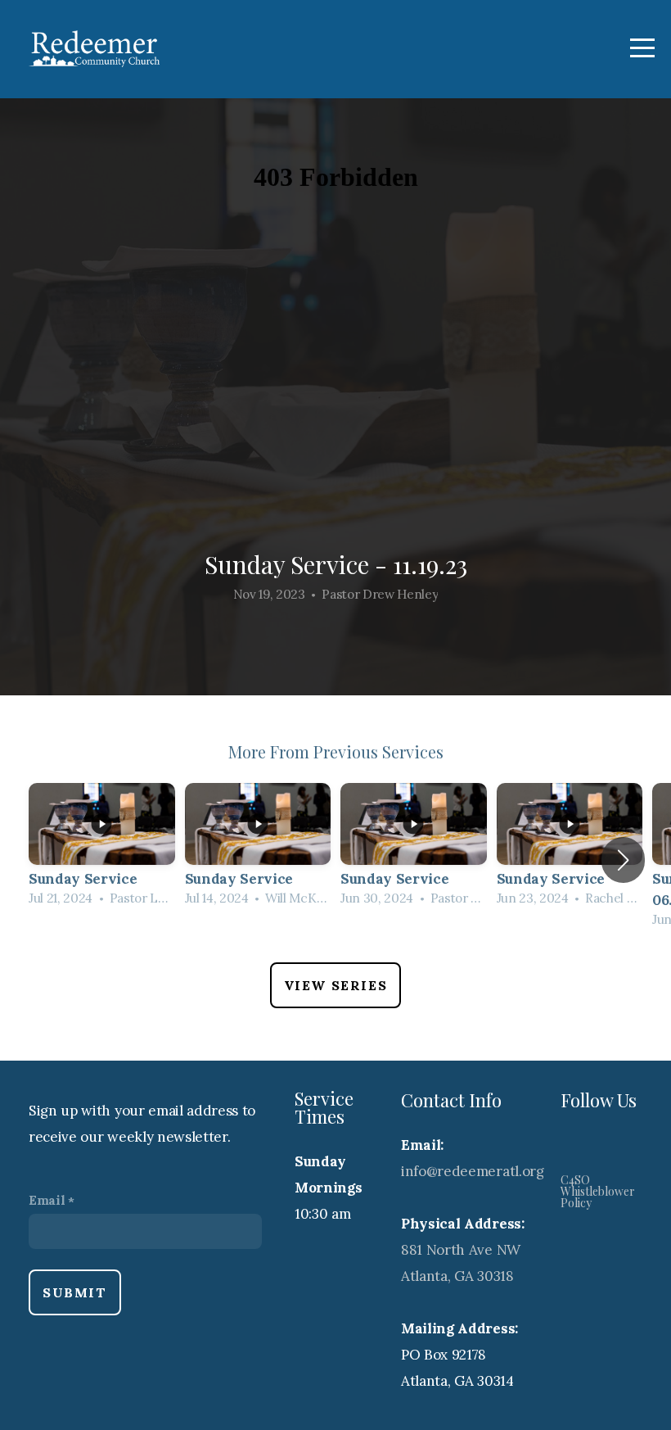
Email (47, 1200)
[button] (623, 860)
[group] (102, 849)
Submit (75, 1292)
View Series (336, 985)
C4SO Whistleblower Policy (598, 1191)
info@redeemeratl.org (472, 1171)
